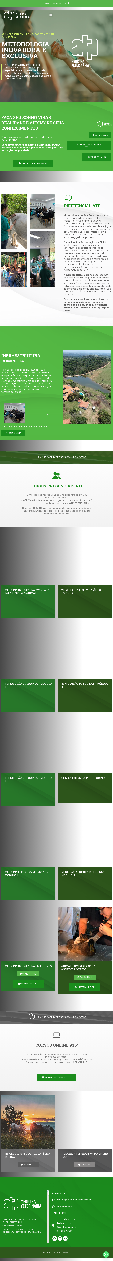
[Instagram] (60, 1238)
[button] (51, 15)
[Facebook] (54, 1238)
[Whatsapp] (106, 1254)
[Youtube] (65, 1238)
